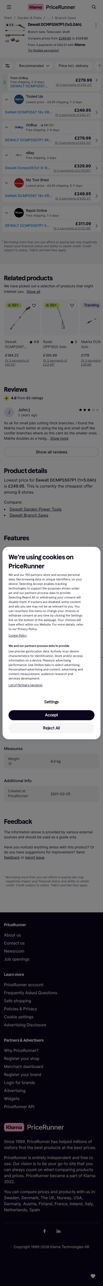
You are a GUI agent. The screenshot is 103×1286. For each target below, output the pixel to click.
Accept (51, 715)
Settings (51, 702)
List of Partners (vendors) (25, 685)
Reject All (51, 728)
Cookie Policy (17, 636)
